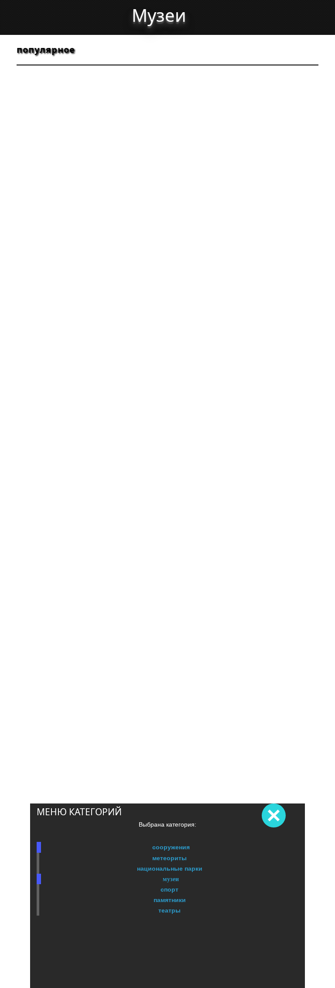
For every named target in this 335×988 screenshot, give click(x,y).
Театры (169, 910)
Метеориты (169, 858)
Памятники (170, 899)
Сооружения (171, 847)
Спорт (169, 889)
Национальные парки (169, 868)
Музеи (171, 878)
